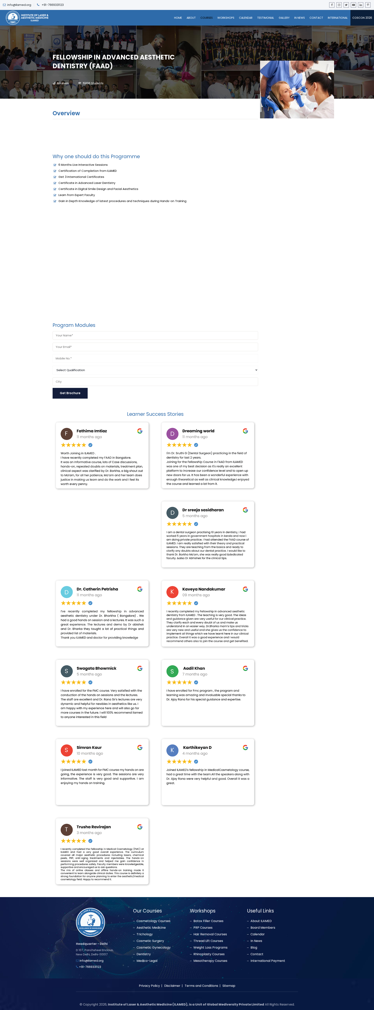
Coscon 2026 (362, 18)
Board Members (263, 928)
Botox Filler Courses (208, 921)
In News (299, 18)
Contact (316, 18)
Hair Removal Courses (210, 934)
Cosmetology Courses (153, 921)
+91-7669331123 (53, 5)
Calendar (245, 18)
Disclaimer (172, 985)
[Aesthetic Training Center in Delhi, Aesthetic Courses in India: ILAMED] (27, 18)
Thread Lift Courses (208, 941)
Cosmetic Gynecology (154, 947)
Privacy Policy (149, 985)
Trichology (145, 934)
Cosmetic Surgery (150, 941)
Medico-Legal (147, 961)
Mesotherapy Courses (210, 961)
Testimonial (265, 18)
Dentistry (144, 954)
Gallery (284, 18)
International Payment (268, 961)
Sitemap (228, 985)
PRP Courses (203, 928)
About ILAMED (261, 921)
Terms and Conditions (201, 985)
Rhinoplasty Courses (209, 954)
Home (178, 18)
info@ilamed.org (19, 5)
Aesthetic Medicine (151, 928)
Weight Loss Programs (210, 947)
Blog (254, 947)
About (191, 18)
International (338, 18)
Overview (66, 113)
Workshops (225, 18)
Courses (206, 18)
